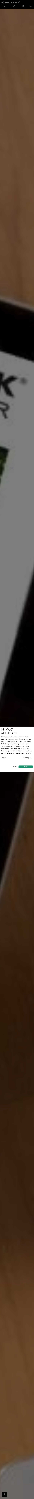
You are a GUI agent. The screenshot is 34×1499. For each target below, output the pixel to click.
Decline (14, 766)
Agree (25, 766)
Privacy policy (27, 753)
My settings (26, 757)
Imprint (3, 757)
